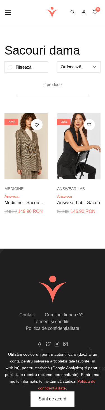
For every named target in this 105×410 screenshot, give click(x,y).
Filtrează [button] (23, 67)
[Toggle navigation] (7, 12)
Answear (12, 196)
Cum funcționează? (64, 314)
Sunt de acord (52, 399)
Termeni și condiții (51, 321)
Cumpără (29, 173)
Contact (27, 314)
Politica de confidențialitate (52, 328)
